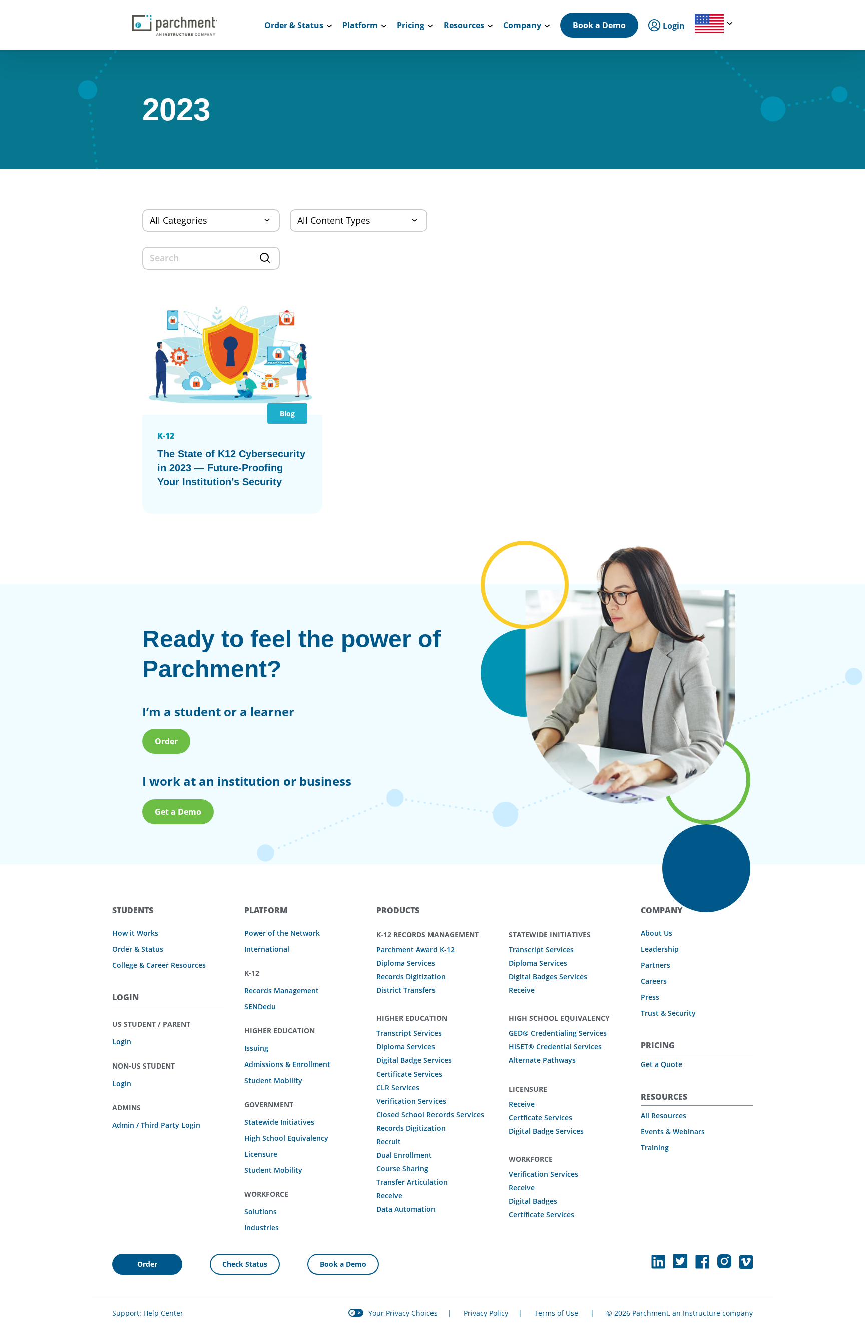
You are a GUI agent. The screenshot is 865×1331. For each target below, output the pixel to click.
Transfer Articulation (412, 1182)
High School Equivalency (286, 1138)
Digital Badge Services (414, 1060)
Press (650, 997)
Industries (261, 1227)
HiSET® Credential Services (555, 1046)
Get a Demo (178, 811)
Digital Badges (533, 1201)
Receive (389, 1195)
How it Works (135, 933)
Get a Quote (661, 1064)
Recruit (388, 1141)
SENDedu (260, 1006)
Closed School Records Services (430, 1114)
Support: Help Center (147, 1313)
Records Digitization (411, 976)
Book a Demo (599, 25)
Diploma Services (405, 963)
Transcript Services (409, 1033)
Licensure (260, 1154)
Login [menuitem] (673, 25)
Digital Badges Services (548, 976)
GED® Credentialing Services (558, 1033)
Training (655, 1147)
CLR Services (397, 1087)
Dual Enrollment (404, 1155)
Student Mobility (273, 1080)
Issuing (256, 1048)
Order (166, 741)
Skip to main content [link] (49, 12)
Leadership (660, 949)
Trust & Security (668, 1013)
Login (121, 1041)
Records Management (281, 990)
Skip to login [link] (123, 12)
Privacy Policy (486, 1313)
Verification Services (411, 1101)
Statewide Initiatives (279, 1122)
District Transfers (406, 990)
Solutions (260, 1211)
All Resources (663, 1115)
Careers (654, 981)
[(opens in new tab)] (658, 1262)
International (266, 949)
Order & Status (137, 949)
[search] (211, 258)
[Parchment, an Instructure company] (174, 25)
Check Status (244, 1264)
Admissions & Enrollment (287, 1064)
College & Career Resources (159, 965)
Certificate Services (409, 1074)
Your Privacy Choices (403, 1313)
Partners (655, 965)
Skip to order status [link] (194, 12)
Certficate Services (540, 1117)
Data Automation (406, 1209)
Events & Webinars (673, 1131)
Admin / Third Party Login (156, 1125)
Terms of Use (556, 1313)
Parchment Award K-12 (415, 949)
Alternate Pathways (542, 1060)
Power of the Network (282, 933)
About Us (656, 933)
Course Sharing (402, 1168)
